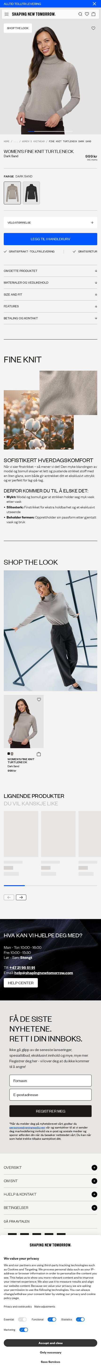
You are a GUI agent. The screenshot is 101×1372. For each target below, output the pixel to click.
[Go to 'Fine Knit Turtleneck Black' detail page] (31, 193)
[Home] (33, 14)
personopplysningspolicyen (27, 1127)
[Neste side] (21, 897)
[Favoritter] (87, 14)
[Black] (9, 753)
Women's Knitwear (33, 141)
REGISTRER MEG (50, 1111)
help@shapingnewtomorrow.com (43, 972)
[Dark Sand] (12, 753)
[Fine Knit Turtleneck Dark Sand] (24, 721)
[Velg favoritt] (93, 28)
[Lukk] (94, 4)
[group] (50, 76)
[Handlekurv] (93, 14)
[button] (39, 754)
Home (6, 141)
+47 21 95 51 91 (22, 967)
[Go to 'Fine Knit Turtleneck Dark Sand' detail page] (12, 193)
